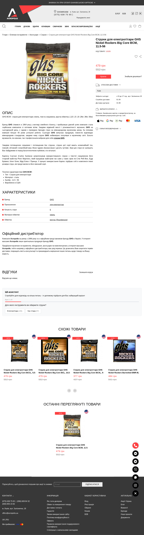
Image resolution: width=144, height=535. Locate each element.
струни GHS (59, 138)
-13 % (8, 338)
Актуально (126, 496)
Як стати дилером (54, 501)
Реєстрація (89, 504)
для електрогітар (57, 205)
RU (7, 520)
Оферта (50, 521)
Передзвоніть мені (83, 18)
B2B (124, 14)
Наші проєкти (126, 514)
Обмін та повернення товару (59, 504)
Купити (103, 77)
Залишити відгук (86, 272)
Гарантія (50, 511)
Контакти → (8, 496)
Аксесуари (33, 35)
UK (3, 520)
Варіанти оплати (107, 109)
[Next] (75, 390)
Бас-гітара (33, 311)
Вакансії (124, 508)
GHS (52, 200)
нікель (52, 215)
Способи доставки (109, 85)
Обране (88, 508)
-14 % (78, 338)
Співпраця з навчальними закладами (62, 530)
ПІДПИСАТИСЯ (92, 484)
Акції (123, 501)
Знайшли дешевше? (133, 76)
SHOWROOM (62, 12)
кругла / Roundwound (58, 220)
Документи (125, 517)
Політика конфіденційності (58, 517)
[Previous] (69, 390)
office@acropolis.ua (10, 513)
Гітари (5, 35)
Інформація (52, 496)
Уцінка (128, 501)
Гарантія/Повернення (109, 129)
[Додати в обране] (136, 56)
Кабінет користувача (95, 496)
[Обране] (134, 26)
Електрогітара (14, 311)
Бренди (124, 511)
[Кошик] (139, 26)
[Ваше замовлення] (130, 26)
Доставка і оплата (54, 508)
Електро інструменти (18, 35)
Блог (117, 14)
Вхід (86, 501)
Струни (43, 35)
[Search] (4, 26)
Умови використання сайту (58, 514)
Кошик (87, 511)
